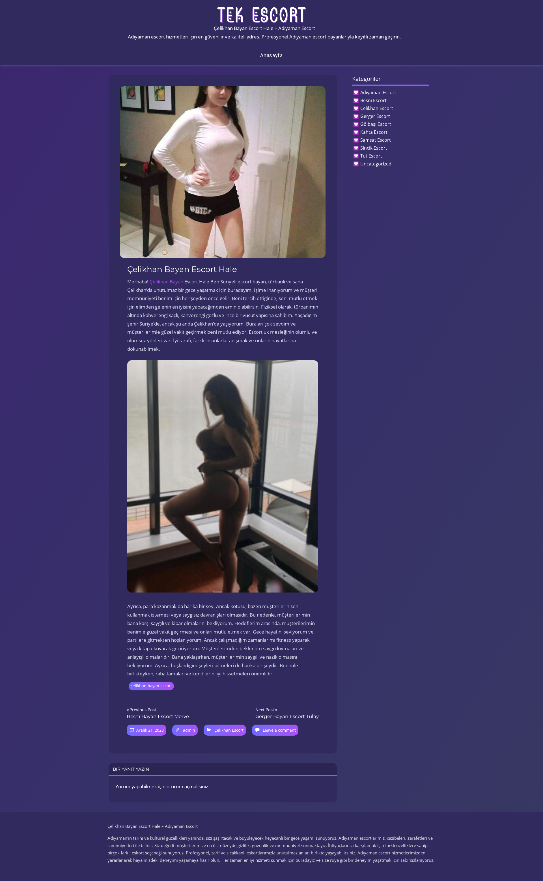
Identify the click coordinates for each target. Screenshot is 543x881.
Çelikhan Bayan (166, 281)
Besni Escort (373, 100)
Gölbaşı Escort (375, 124)
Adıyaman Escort (378, 92)
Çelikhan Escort (229, 730)
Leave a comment (279, 730)
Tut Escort (371, 156)
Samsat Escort (375, 140)
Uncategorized (375, 164)
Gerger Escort (375, 116)
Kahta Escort (373, 132)
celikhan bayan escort (151, 685)
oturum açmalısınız (187, 786)
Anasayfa (271, 55)
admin (189, 730)
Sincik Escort (373, 148)
